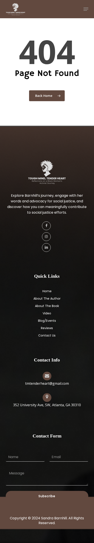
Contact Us (47, 335)
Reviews (47, 328)
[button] (86, 9)
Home (47, 291)
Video (47, 313)
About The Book (47, 306)
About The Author (47, 298)
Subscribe (46, 496)
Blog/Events (47, 321)
